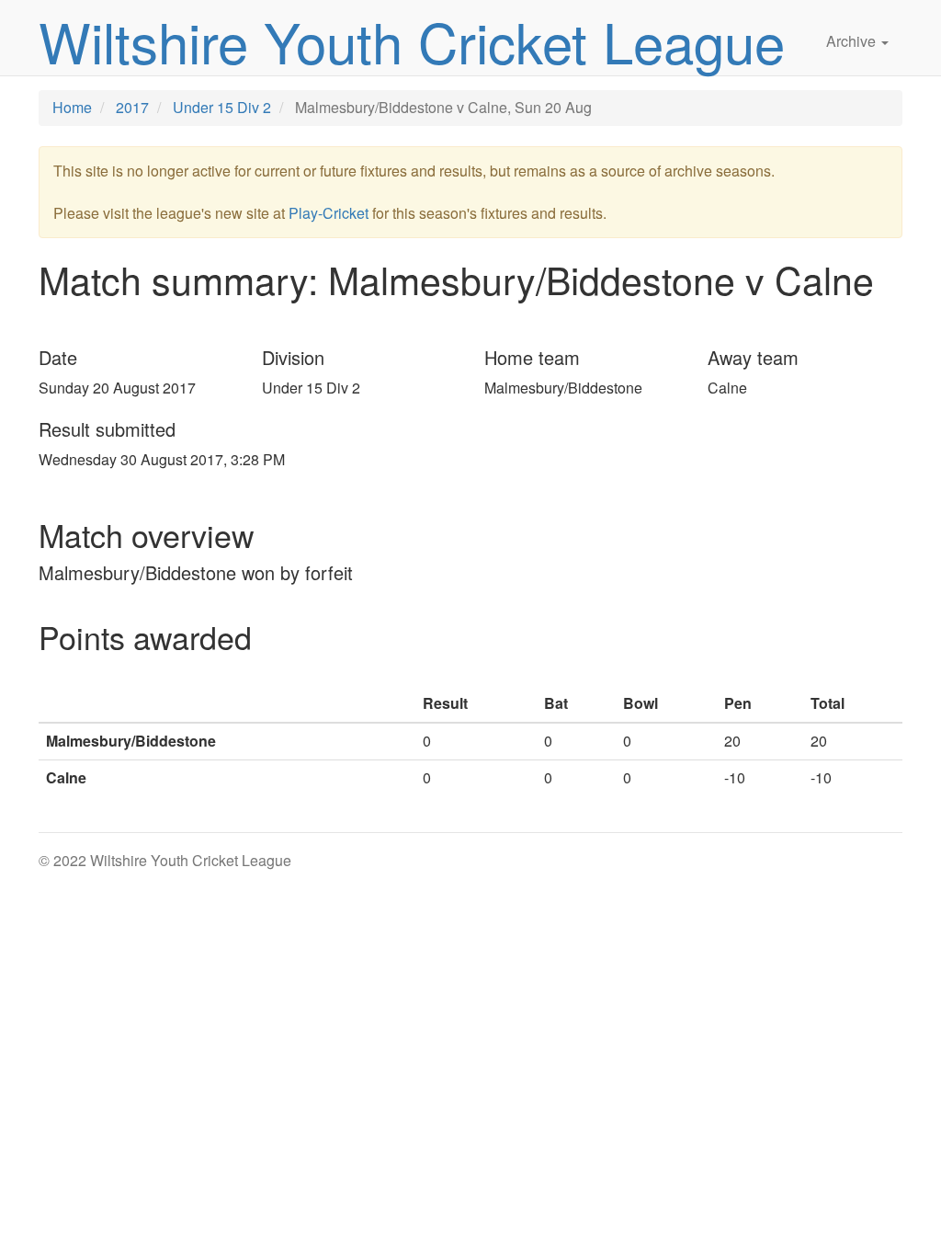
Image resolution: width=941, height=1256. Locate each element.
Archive (852, 40)
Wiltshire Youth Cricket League (412, 40)
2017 (132, 107)
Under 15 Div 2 (222, 107)
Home (72, 107)
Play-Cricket (328, 212)
